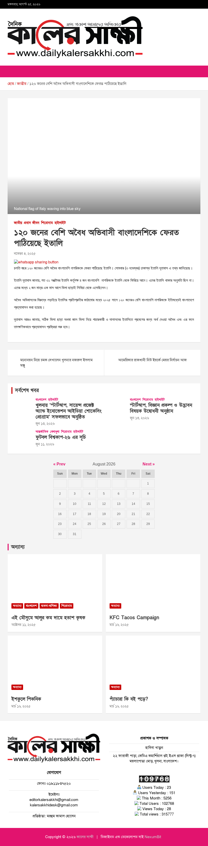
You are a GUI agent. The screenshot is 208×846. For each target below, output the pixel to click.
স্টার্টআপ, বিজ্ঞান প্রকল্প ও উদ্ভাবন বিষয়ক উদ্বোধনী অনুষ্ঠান (161, 408)
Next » (149, 464)
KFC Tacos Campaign (134, 618)
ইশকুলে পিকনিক (26, 699)
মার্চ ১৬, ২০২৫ (119, 624)
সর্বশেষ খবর (27, 390)
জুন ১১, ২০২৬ (45, 444)
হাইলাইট (60, 222)
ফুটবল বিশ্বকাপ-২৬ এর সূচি (61, 437)
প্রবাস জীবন (31, 222)
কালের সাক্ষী (85, 836)
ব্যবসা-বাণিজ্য (49, 606)
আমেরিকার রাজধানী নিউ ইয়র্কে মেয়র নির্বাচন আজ (153, 359)
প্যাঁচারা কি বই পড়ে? (129, 699)
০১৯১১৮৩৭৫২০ (58, 783)
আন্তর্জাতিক (42, 432)
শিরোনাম (47, 222)
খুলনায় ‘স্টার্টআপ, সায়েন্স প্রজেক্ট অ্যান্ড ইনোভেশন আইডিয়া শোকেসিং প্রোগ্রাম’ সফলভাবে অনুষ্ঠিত (68, 411)
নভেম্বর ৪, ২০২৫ (25, 253)
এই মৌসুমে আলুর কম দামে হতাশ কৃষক (48, 618)
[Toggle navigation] (14, 71)
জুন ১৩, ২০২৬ (45, 423)
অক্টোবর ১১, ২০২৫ (23, 624)
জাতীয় (18, 222)
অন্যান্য (18, 547)
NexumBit (153, 836)
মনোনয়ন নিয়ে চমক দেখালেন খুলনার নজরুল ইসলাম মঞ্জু (56, 362)
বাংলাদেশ (41, 400)
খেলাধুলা (54, 432)
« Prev (59, 464)
